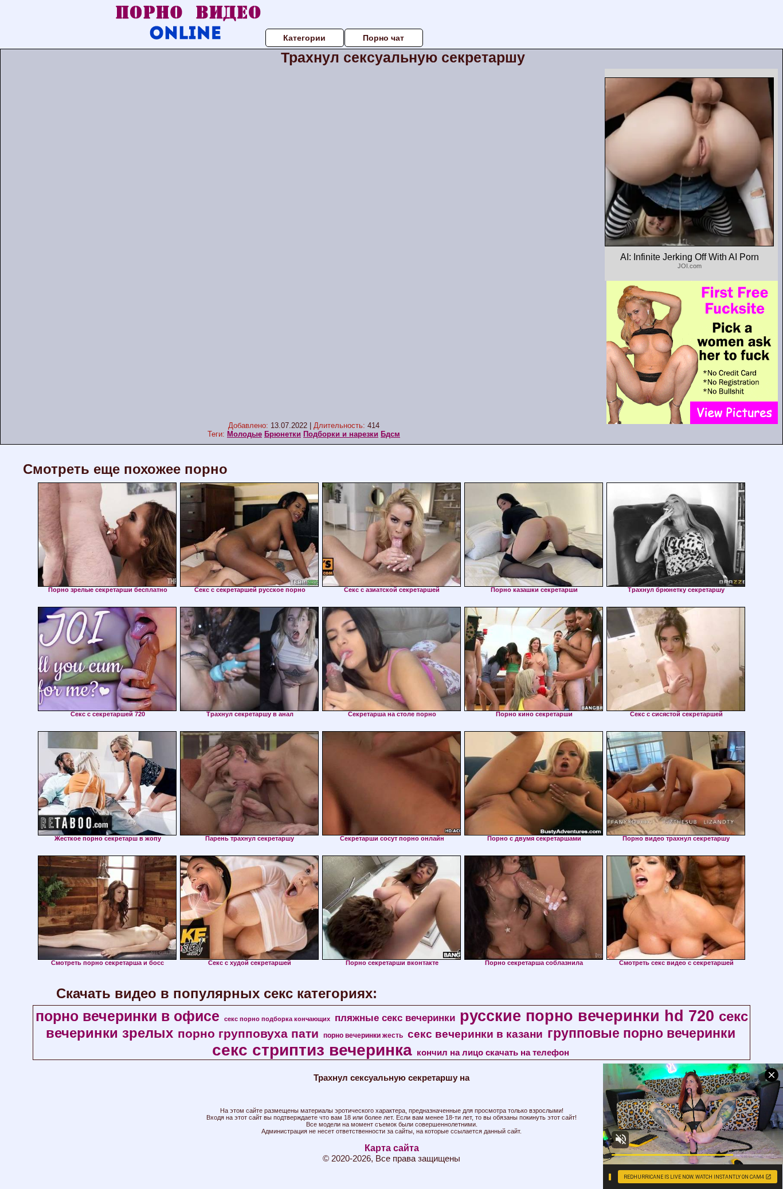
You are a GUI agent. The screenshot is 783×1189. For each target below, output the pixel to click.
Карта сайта (392, 1148)
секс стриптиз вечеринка (312, 1050)
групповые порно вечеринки (641, 1033)
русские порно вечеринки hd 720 (587, 1016)
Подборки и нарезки (340, 434)
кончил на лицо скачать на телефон (493, 1052)
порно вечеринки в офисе (128, 1016)
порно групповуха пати (248, 1034)
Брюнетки (282, 434)
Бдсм (390, 434)
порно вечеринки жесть (363, 1035)
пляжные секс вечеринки (395, 1017)
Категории (304, 37)
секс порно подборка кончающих (277, 1018)
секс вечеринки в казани (475, 1034)
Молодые (244, 434)
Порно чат (383, 37)
